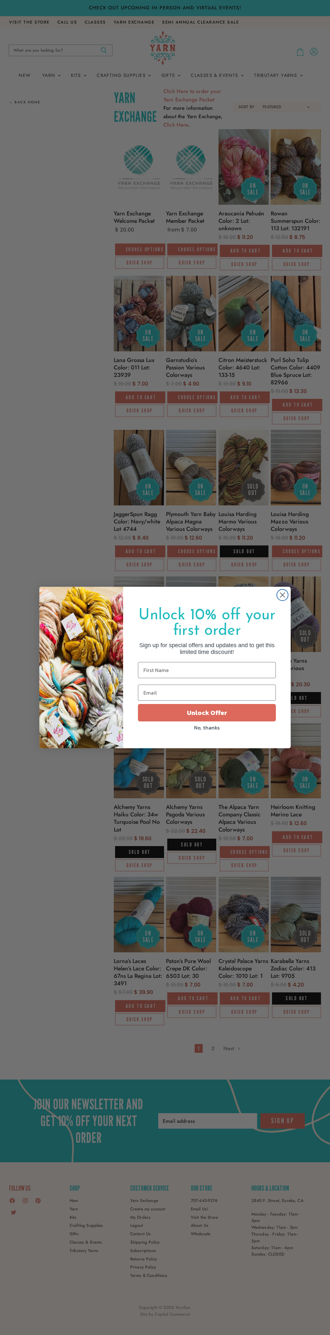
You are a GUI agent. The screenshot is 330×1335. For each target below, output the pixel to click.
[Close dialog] (282, 595)
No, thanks (207, 727)
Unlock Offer (207, 713)
